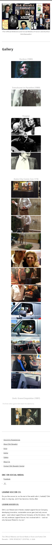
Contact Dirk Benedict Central (14, 466)
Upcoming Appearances (12, 440)
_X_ (5, 483)
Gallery (6, 457)
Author (6, 453)
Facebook (7, 479)
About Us (7, 462)
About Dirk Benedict (11, 444)
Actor (5, 448)
